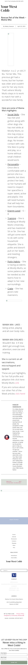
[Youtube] (17, 566)
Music (14, 545)
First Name (4, 653)
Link (17, 382)
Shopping (14, 543)
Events (14, 534)
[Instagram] (14, 566)
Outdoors (14, 541)
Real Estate (14, 552)
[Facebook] (10, 566)
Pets (14, 547)
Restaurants (14, 538)
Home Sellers (14, 557)
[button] (24, 5)
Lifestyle (14, 536)
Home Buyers (14, 555)
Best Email (3, 657)
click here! (20, 393)
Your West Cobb (9, 8)
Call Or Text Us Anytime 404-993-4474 (14, 1)
